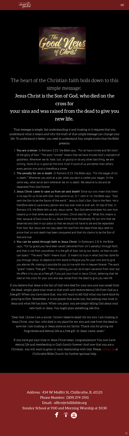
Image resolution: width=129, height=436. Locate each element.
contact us (108, 349)
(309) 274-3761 (78, 397)
